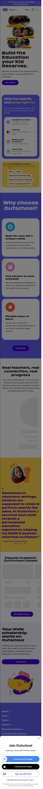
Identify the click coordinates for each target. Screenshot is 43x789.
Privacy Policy (29, 785)
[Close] (38, 738)
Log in (31, 780)
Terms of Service (19, 785)
